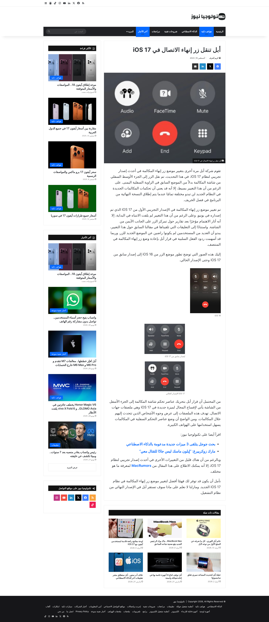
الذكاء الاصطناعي (189, 31)
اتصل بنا (69, 611)
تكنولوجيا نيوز (179, 601)
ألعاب (48, 606)
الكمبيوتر (175, 611)
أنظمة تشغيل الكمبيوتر (159, 611)
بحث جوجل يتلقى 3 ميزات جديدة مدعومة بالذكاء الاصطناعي (170, 444)
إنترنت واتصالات (134, 606)
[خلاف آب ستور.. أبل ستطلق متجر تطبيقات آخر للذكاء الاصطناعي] (126, 562)
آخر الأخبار (142, 31)
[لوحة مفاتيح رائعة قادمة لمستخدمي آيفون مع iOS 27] (126, 528)
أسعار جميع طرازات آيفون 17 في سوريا (73, 215)
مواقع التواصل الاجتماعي (114, 606)
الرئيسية (219, 31)
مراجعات (156, 31)
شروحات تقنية (170, 31)
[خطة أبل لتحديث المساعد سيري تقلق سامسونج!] (203, 562)
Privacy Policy (82, 611)
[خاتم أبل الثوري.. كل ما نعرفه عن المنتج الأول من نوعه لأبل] (203, 528)
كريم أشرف (213, 58)
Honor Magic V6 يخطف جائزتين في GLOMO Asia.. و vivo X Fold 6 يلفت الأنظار (74, 408)
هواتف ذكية (206, 31)
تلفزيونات (136, 611)
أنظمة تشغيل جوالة (184, 606)
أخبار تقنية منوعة (98, 611)
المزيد (131, 31)
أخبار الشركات (80, 606)
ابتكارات (55, 606)
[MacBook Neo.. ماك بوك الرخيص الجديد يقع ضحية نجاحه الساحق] (165, 528)
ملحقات (126, 611)
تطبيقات (170, 606)
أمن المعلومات (95, 606)
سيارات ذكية (67, 606)
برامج (145, 611)
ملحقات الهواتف (114, 611)
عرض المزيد (72, 467)
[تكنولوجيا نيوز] (208, 17)
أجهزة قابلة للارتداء (189, 611)
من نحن (61, 611)
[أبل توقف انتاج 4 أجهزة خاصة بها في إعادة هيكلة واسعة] (165, 562)
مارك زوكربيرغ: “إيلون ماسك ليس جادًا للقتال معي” (177, 451)
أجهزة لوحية (205, 611)
